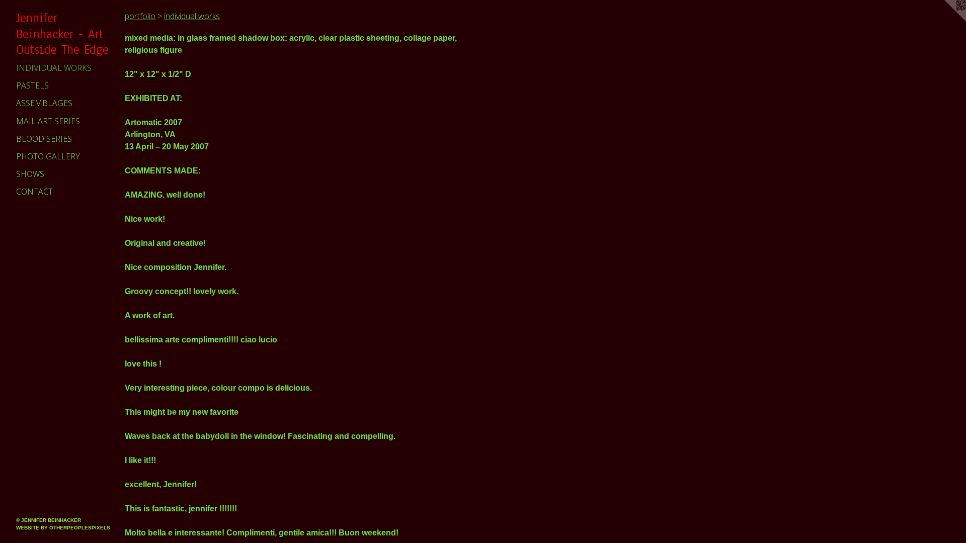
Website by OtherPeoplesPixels (63, 527)
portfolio (140, 16)
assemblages (44, 103)
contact (34, 191)
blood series (44, 138)
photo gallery (48, 156)
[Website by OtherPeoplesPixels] (946, 20)
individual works (54, 67)
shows (30, 173)
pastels (32, 85)
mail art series (48, 121)
